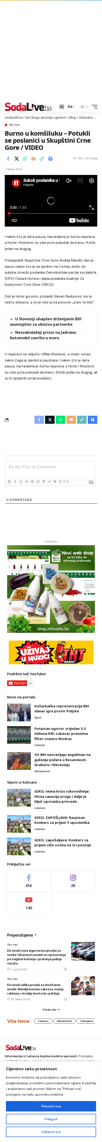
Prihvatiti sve (51, 1106)
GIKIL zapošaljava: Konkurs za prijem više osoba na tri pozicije (62, 843)
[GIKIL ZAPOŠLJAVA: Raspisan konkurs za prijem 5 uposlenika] (19, 824)
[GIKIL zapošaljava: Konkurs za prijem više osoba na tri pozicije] (19, 846)
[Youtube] (29, 903)
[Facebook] (29, 881)
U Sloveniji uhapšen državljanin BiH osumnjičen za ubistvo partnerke (46, 321)
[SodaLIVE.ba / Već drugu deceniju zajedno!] (28, 106)
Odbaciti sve (50, 1132)
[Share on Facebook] (8, 158)
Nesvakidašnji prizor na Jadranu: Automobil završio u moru (43, 335)
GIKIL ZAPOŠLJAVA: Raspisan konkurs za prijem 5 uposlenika (61, 820)
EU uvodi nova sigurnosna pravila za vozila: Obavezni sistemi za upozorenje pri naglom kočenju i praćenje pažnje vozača (36, 957)
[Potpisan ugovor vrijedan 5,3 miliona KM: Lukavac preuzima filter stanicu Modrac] (19, 735)
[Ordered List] (32, 481)
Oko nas (14, 125)
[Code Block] (49, 481)
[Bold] (9, 481)
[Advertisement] (51, 51)
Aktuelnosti (42, 771)
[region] (51, 1101)
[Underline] (20, 481)
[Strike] (26, 481)
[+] (66, 481)
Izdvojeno (86, 1021)
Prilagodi (51, 1119)
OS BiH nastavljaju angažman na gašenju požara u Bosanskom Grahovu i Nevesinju (62, 759)
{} (60, 481)
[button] (61, 107)
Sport (38, 717)
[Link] (55, 481)
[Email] (33, 158)
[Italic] (15, 481)
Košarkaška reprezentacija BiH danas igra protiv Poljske (61, 709)
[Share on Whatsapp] (25, 158)
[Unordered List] (38, 481)
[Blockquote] (43, 481)
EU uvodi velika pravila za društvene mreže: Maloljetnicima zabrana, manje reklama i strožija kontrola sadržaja (35, 989)
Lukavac (39, 745)
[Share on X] (16, 158)
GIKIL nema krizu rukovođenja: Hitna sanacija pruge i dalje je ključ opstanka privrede (61, 796)
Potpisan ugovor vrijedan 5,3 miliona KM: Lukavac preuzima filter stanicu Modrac (61, 733)
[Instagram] (73, 881)
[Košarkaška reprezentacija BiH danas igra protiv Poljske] (19, 712)
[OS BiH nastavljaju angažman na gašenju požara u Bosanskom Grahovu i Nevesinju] (19, 761)
